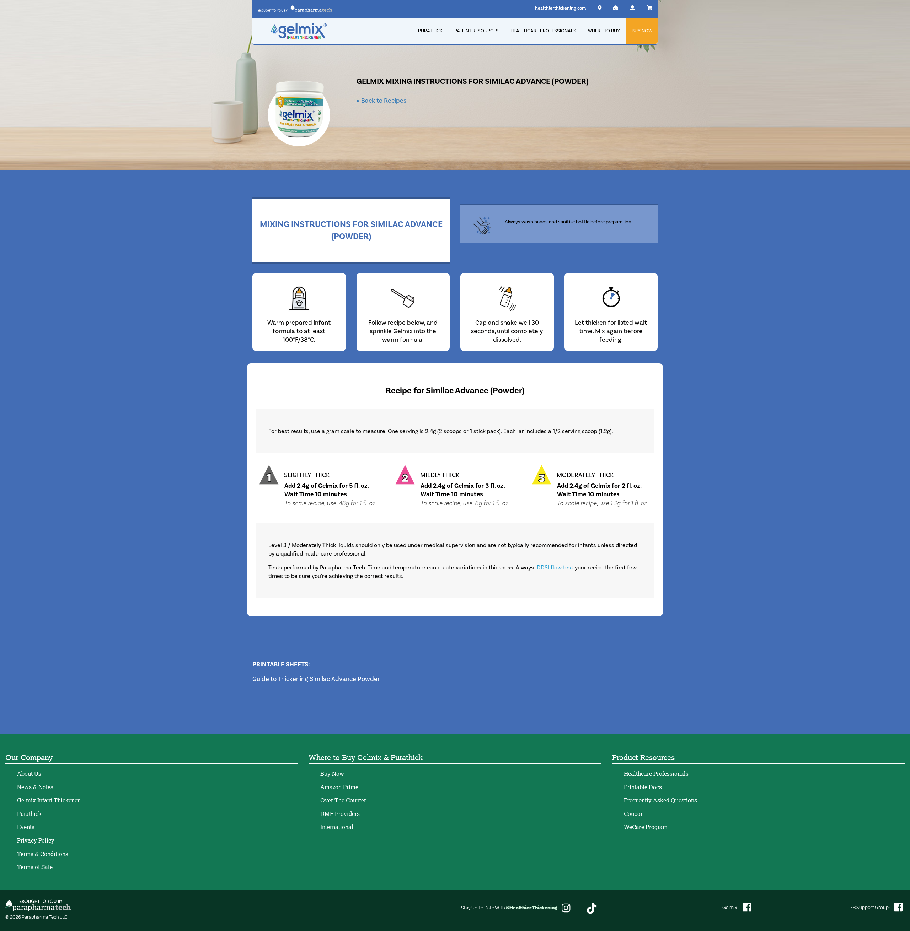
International (336, 827)
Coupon (634, 814)
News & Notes (35, 787)
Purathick (29, 814)
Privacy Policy (35, 840)
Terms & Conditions (42, 854)
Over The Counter (343, 800)
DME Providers (340, 814)
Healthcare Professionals (656, 774)
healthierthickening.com (560, 8)
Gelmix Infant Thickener (48, 800)
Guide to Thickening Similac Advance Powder (316, 679)
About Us (29, 774)
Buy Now (332, 774)
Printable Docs (643, 787)
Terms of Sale (35, 867)
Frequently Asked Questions (660, 800)
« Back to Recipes (381, 101)
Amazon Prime (339, 787)
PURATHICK (430, 30)
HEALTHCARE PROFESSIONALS (543, 30)
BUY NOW (642, 30)
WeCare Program (646, 827)
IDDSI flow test (554, 567)
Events (25, 827)
